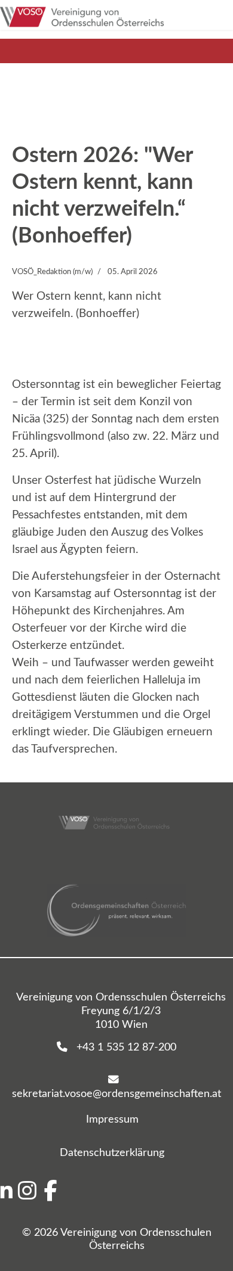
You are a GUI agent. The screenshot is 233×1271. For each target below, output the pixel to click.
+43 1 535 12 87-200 (122, 1047)
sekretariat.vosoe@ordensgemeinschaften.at (116, 1087)
